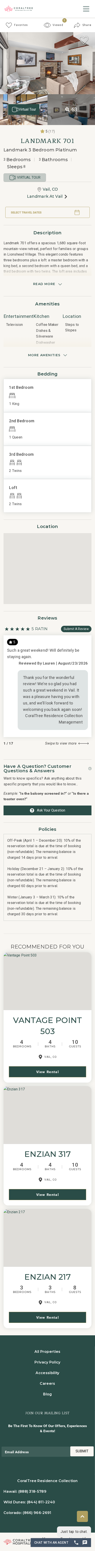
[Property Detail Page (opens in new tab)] (47, 981)
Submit (82, 1451)
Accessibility (47, 1373)
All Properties (47, 1352)
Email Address (17, 1451)
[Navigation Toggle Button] (86, 8)
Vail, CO (50, 189)
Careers (47, 1383)
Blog (47, 1394)
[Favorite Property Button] (83, 40)
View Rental (47, 1071)
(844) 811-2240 (41, 1502)
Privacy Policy (47, 1362)
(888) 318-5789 (32, 1491)
